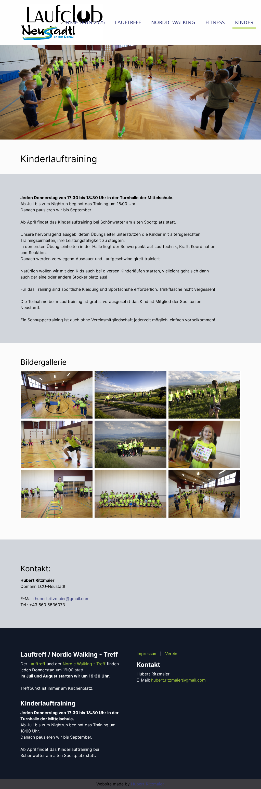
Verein (171, 654)
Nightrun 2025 (84, 22)
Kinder (244, 22)
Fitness (215, 22)
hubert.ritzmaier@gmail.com (62, 598)
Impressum (147, 654)
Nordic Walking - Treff (84, 663)
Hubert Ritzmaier (147, 783)
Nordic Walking (173, 22)
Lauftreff (128, 22)
